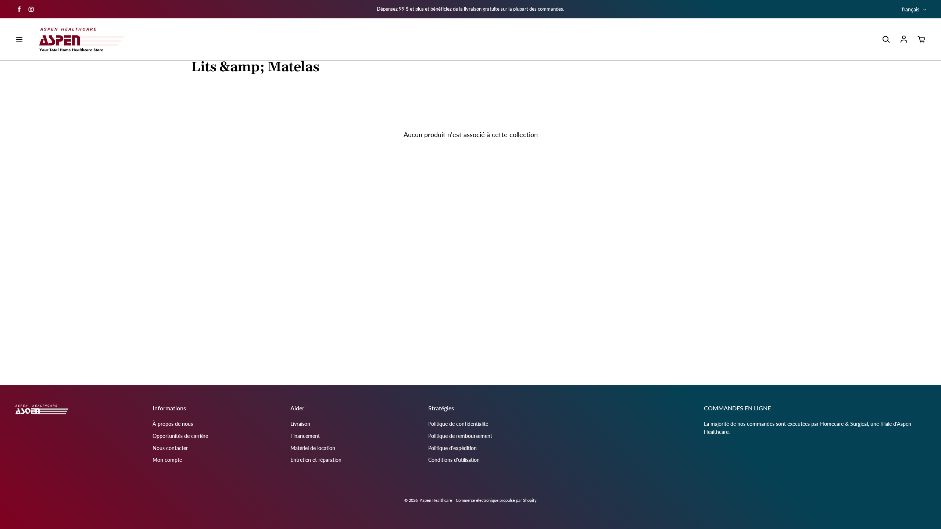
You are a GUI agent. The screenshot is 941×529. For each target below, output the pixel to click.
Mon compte (167, 460)
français (910, 9)
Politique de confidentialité (458, 424)
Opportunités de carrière (180, 436)
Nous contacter (170, 448)
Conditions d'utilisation (454, 460)
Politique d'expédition (452, 448)
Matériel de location (312, 448)
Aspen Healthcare (436, 500)
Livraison (300, 424)
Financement (305, 436)
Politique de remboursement (460, 436)
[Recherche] (885, 39)
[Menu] (19, 39)
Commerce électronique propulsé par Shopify (496, 500)
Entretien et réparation (315, 460)
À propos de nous (173, 424)
